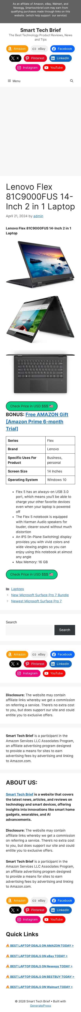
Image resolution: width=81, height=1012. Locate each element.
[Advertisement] (40, 129)
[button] (71, 81)
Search (11, 622)
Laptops (17, 589)
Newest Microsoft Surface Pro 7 (36, 601)
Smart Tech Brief (40, 30)
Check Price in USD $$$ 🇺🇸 (31, 406)
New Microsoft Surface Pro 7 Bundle (40, 595)
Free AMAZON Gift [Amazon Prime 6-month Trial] (37, 422)
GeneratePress (40, 1005)
